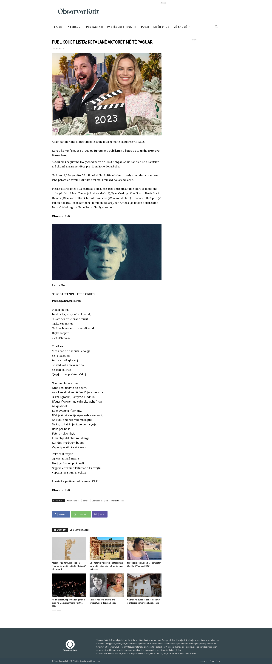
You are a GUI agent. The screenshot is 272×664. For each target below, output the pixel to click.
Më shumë (180, 26)
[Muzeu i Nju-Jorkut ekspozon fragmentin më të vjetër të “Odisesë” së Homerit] (69, 548)
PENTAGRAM (94, 26)
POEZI (145, 26)
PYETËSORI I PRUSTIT (122, 26)
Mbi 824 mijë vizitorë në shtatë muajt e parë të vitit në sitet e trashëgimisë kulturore (107, 566)
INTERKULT (74, 26)
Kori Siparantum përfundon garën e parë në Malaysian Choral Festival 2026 (68, 603)
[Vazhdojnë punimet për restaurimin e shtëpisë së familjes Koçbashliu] (144, 585)
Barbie (85, 501)
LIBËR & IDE (161, 26)
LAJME (58, 26)
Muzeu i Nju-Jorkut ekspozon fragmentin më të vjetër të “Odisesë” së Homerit (69, 566)
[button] (216, 27)
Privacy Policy (215, 661)
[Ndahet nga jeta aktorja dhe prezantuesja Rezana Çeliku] (107, 585)
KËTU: (96, 481)
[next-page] (59, 612)
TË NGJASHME (60, 530)
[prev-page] (54, 612)
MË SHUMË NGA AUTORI (80, 530)
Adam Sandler (73, 501)
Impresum (203, 661)
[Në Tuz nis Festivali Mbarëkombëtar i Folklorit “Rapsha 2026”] (144, 548)
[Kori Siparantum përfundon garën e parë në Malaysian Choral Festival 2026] (69, 585)
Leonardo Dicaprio (100, 501)
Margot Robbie (117, 501)
